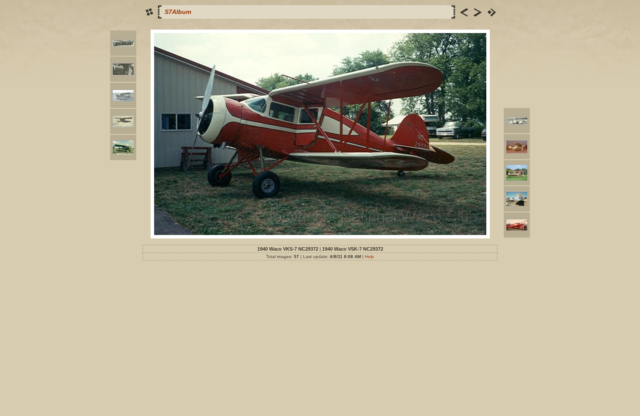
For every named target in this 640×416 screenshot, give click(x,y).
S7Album (178, 11)
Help (369, 256)
